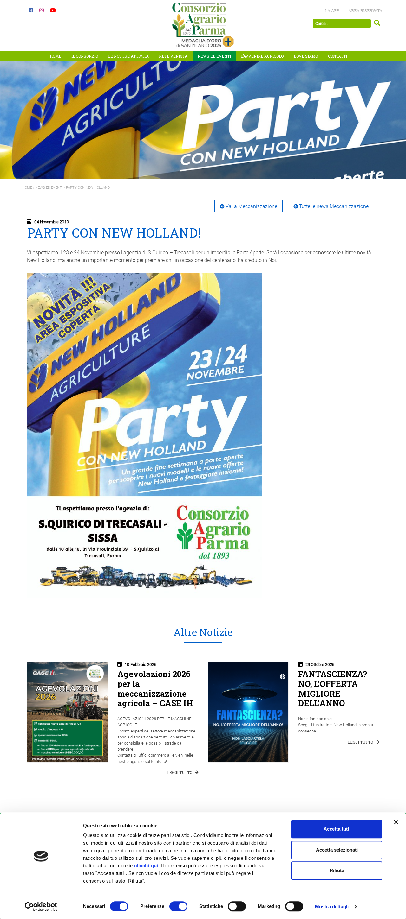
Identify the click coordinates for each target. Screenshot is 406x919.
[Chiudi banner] (396, 822)
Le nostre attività (128, 56)
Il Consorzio (84, 56)
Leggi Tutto (180, 772)
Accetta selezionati (337, 849)
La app (332, 10)
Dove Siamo (306, 56)
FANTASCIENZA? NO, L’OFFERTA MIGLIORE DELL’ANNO (332, 688)
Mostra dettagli (332, 906)
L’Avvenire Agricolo (262, 56)
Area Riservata (365, 10)
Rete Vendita (173, 56)
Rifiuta (337, 870)
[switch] (178, 906)
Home (55, 56)
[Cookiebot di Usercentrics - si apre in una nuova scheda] (41, 906)
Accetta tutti (337, 829)
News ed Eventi (214, 56)
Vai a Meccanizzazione (251, 206)
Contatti (337, 56)
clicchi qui (146, 865)
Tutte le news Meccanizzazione (334, 206)
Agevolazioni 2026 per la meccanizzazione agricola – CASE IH (155, 688)
